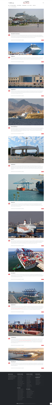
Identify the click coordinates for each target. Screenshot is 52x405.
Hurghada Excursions (29, 382)
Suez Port (12, 239)
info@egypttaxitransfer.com (12, 378)
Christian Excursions (38, 378)
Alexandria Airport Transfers (20, 375)
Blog (28, 5)
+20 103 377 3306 (11, 379)
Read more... (42, 171)
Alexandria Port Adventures (15, 33)
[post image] (26, 20)
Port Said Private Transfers (20, 382)
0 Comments (22, 61)
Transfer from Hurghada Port (20, 392)
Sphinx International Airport (29, 397)
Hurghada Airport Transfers (20, 377)
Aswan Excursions (28, 377)
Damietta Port (13, 304)
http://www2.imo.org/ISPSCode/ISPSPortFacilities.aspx (17, 308)
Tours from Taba (28, 387)
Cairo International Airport (29, 390)
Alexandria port (13, 361)
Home (8, 5)
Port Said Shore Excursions (38, 376)
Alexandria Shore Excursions (38, 375)
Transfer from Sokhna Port (20, 398)
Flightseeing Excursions (38, 383)
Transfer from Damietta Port (20, 390)
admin (13, 61)
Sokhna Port (13, 202)
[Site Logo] (26, 2)
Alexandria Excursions (29, 376)
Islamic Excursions (37, 384)
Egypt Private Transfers (13, 5)
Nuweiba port (13, 164)
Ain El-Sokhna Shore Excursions (30, 375)
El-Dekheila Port (13, 337)
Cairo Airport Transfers (20, 376)
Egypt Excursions (19, 5)
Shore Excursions (24, 5)
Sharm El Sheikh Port (14, 126)
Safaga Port (13, 56)
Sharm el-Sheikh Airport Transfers (21, 383)
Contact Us (34, 5)
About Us (30, 5)
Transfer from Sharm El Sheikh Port (21, 397)
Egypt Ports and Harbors (17, 61)
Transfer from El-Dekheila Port (21, 391)
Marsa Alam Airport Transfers (20, 381)
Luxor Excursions (28, 383)
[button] (43, 2)
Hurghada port (13, 89)
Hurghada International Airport (30, 392)
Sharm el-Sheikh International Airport (30, 391)
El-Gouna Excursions (29, 381)
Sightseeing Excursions (38, 379)
